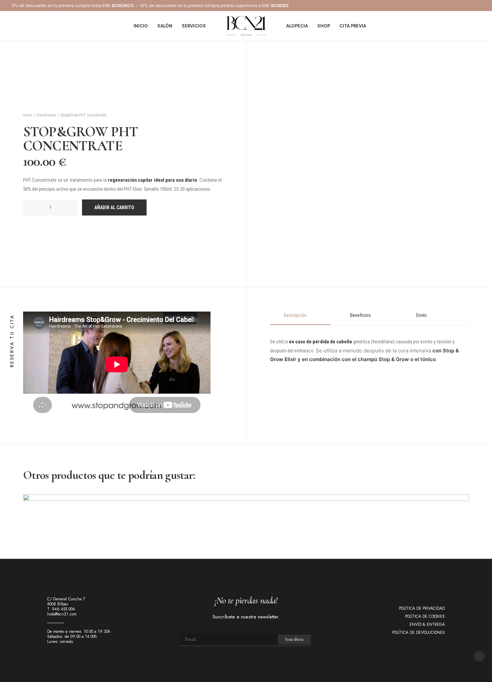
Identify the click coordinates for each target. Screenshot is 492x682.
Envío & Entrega (427, 624)
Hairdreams (46, 115)
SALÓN (164, 26)
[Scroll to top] (479, 656)
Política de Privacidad (422, 608)
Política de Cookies (425, 616)
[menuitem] (141, 25)
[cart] (477, 25)
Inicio (27, 115)
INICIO (141, 26)
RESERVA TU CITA (12, 341)
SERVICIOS (194, 26)
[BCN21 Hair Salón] (246, 25)
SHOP (323, 26)
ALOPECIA (297, 26)
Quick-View (461, 502)
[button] (35, 207)
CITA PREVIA (352, 26)
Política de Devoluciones (418, 632)
